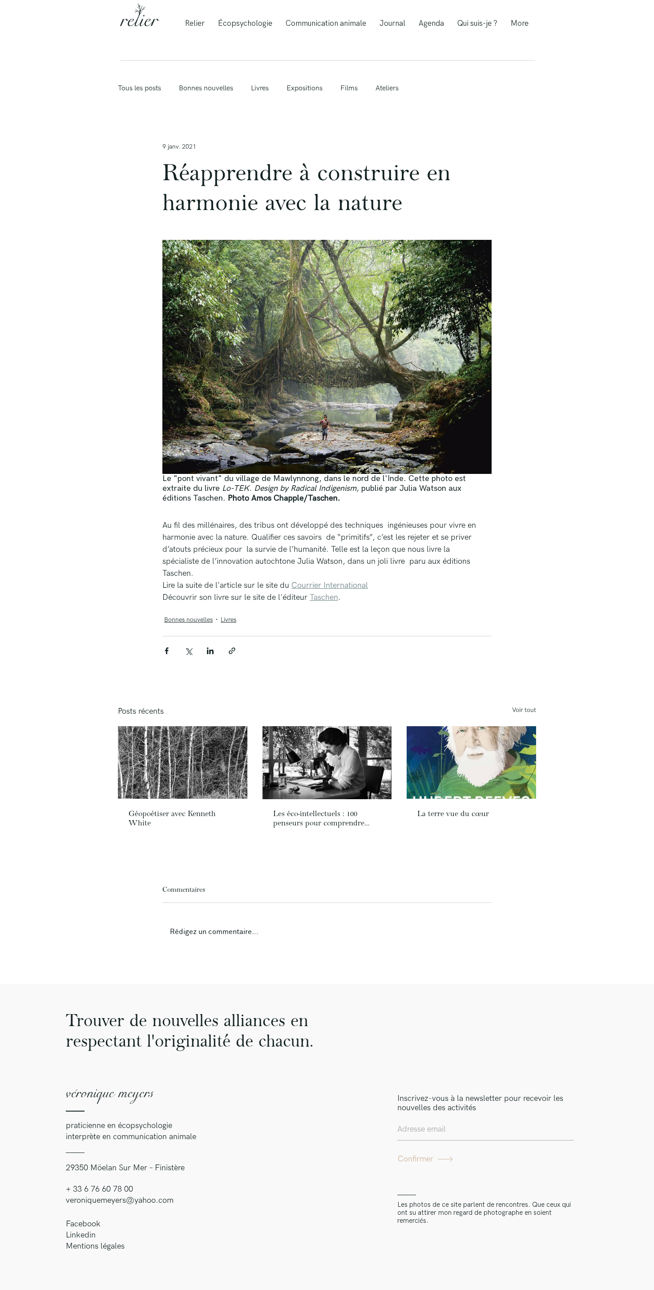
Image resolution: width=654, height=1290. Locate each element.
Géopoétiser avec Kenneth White (172, 818)
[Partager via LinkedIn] (210, 651)
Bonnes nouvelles (206, 88)
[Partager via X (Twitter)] (188, 651)
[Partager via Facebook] (166, 651)
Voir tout (524, 710)
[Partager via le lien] (232, 651)
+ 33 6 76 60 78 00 (99, 1189)
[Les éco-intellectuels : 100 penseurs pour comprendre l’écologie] (327, 762)
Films (349, 88)
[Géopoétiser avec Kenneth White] (182, 762)
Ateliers (387, 88)
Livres (260, 88)
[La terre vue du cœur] (471, 762)
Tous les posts (139, 88)
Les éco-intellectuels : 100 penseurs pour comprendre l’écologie (318, 819)
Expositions (305, 88)
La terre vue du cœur (453, 814)
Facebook (83, 1224)
